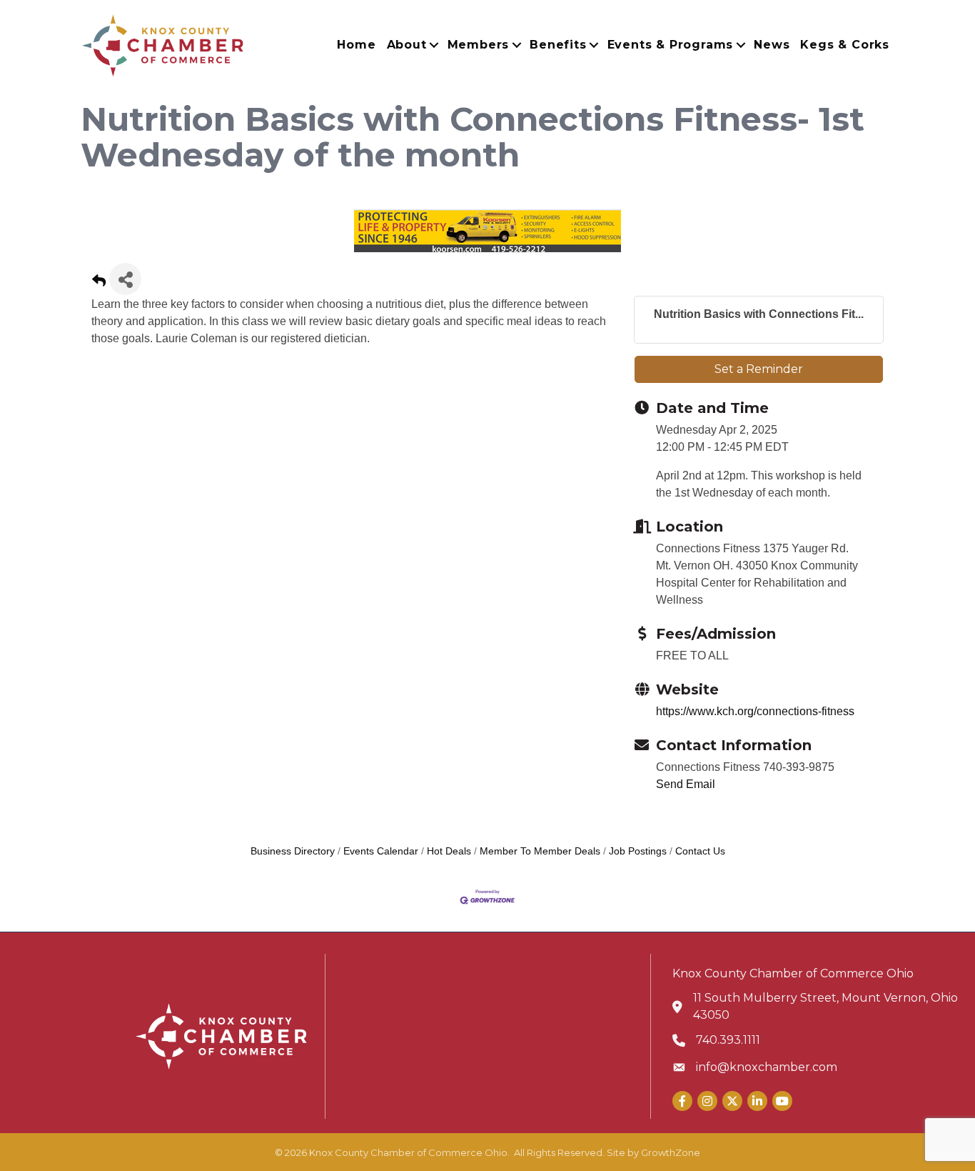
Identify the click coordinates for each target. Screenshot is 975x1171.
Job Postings (638, 851)
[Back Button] (99, 283)
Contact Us (700, 851)
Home (356, 44)
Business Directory (293, 851)
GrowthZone (670, 1152)
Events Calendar (380, 851)
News (771, 44)
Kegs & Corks (844, 44)
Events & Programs (670, 44)
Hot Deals (449, 851)
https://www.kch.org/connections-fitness (755, 711)
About (407, 44)
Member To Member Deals (540, 851)
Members (479, 44)
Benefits (558, 44)
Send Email (685, 784)
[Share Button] (125, 279)
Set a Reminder (758, 369)
